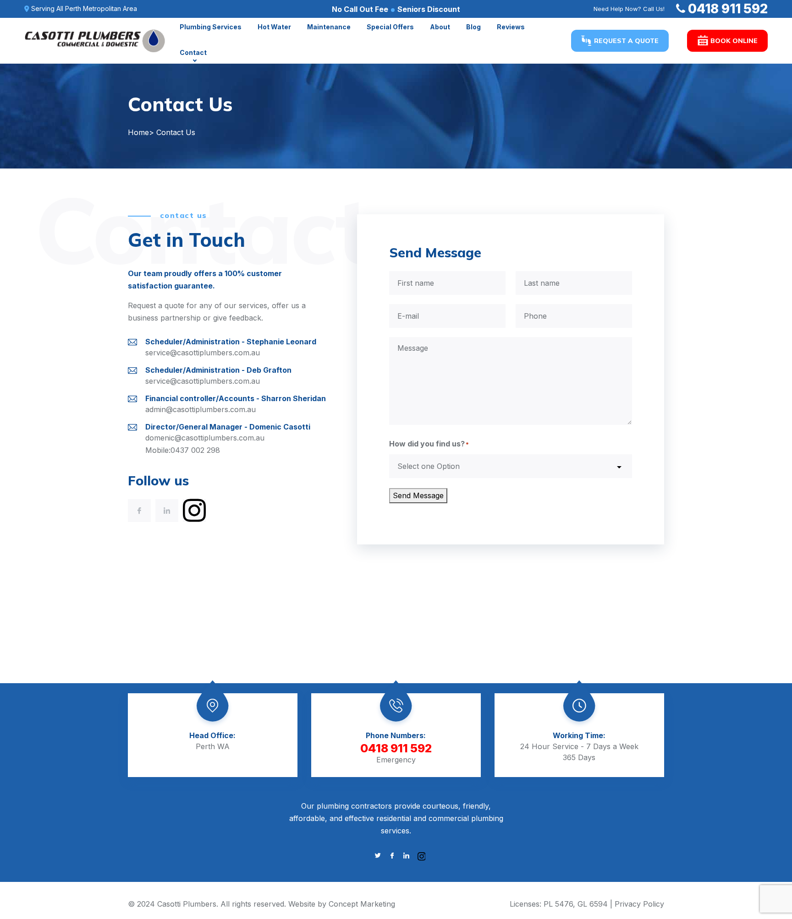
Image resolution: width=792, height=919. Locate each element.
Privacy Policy (639, 903)
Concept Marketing (362, 903)
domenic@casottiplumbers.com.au (204, 437)
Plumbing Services (211, 27)
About (440, 27)
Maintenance (329, 27)
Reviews (511, 27)
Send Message (418, 495)
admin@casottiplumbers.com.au (200, 409)
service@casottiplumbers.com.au (202, 352)
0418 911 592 (728, 8)
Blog (473, 27)
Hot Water (274, 27)
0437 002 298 (195, 450)
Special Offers (390, 27)
